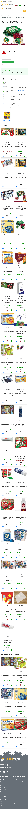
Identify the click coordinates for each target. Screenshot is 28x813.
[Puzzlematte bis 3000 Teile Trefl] (3, 187)
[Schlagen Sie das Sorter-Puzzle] (3, 372)
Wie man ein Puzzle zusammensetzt (9, 805)
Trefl (7, 173)
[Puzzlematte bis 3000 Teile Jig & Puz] (16, 310)
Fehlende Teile (4, 799)
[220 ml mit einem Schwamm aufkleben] (16, 434)
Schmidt (7, 204)
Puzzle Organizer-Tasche (8, 17)
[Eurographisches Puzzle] (3, 341)
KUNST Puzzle (20, 239)
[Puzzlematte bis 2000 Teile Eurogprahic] (3, 279)
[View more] (7, 135)
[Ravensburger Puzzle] (3, 249)
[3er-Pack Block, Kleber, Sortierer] (16, 403)
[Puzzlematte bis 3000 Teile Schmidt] (3, 218)
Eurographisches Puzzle (7, 331)
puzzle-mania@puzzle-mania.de (8, 765)
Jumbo (7, 142)
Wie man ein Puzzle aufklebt (7, 801)
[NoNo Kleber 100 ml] (16, 372)
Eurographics (7, 265)
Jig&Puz (21, 296)
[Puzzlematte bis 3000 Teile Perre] (3, 310)
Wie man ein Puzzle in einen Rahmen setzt (10, 803)
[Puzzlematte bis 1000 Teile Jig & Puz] (16, 341)
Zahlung (2, 783)
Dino (7, 451)
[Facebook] (1, 772)
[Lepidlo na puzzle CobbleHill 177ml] (3, 558)
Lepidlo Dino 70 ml (7, 455)
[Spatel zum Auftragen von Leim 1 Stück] (16, 619)
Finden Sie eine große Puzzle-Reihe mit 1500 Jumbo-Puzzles (20, 457)
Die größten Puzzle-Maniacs (19, 781)
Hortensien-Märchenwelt (20, 579)
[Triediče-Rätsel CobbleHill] (16, 558)
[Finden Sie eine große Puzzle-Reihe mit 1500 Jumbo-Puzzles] (16, 465)
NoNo (20, 358)
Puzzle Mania (4, 15)
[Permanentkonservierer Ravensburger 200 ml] (16, 496)
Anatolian (7, 296)
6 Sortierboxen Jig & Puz (7, 424)
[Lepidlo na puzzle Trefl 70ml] (3, 619)
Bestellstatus (3, 779)
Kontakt (2, 791)
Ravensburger (20, 142)
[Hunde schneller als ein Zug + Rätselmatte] (3, 588)
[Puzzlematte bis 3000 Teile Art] (16, 218)
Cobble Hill (7, 543)
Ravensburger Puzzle (7, 239)
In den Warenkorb (8, 62)
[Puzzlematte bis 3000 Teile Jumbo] (3, 156)
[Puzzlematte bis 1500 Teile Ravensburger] (16, 187)
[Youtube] (4, 772)
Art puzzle (12, 15)
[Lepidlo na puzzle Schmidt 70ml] (3, 650)
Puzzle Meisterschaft (5, 789)
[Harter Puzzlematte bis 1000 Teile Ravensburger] (3, 403)
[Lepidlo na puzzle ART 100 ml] (16, 527)
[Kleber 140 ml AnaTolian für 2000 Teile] (3, 496)
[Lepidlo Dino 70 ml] (3, 465)
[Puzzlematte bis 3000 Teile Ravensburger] (16, 156)
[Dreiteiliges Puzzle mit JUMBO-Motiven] (3, 527)
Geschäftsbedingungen (6, 787)
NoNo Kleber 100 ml (20, 362)
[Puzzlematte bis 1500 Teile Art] (16, 279)
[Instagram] (7, 772)
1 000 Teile (7, 576)
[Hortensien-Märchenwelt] (16, 588)
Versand (2, 781)
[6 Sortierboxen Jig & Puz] (3, 434)
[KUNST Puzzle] (16, 249)
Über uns (2, 785)
